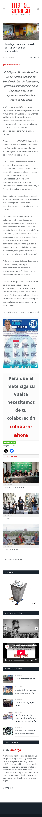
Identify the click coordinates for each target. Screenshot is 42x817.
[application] (21, 653)
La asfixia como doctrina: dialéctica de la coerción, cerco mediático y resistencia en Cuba (26, 718)
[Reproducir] (6, 660)
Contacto (8, 787)
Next (36, 628)
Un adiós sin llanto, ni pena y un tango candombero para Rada (26, 691)
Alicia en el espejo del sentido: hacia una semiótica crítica (25, 732)
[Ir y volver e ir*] (21, 504)
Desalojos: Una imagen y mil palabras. (24, 704)
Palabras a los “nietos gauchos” (15, 487)
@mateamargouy (11, 64)
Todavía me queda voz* (12, 550)
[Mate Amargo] (21, 8)
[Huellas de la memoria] (21, 628)
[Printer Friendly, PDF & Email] (9, 442)
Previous (5, 628)
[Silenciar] (32, 660)
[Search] (38, 8)
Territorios (34, 58)
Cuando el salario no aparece (25, 678)
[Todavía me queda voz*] (21, 535)
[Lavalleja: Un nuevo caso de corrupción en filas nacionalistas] (21, 32)
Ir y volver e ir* (9, 519)
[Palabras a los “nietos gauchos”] (21, 473)
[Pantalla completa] (36, 660)
